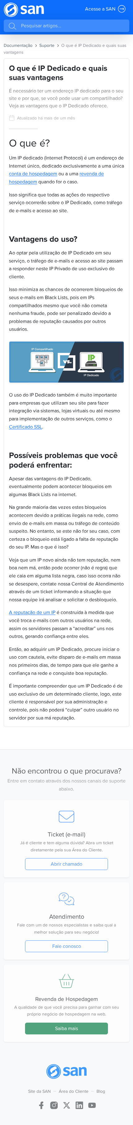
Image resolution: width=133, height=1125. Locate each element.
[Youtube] (92, 1104)
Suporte (46, 45)
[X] (67, 1104)
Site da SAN (39, 1091)
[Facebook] (41, 1104)
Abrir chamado (66, 863)
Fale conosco (66, 946)
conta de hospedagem (33, 173)
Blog (101, 1091)
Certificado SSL (25, 426)
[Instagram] (54, 1104)
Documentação (18, 45)
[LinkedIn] (79, 1104)
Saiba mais (66, 1028)
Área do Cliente (73, 1091)
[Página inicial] (24, 9)
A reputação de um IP (32, 612)
